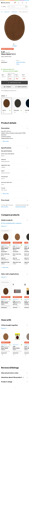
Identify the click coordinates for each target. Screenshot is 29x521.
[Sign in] (18, 2)
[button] (14, 70)
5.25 (3, 52)
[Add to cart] (2, 354)
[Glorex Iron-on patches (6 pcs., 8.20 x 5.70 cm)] (17, 294)
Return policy (4, 207)
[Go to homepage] (5, 2)
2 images (14, 46)
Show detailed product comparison (12, 223)
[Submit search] (9, 6)
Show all (3, 226)
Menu (4, 6)
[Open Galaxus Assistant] (22, 3)
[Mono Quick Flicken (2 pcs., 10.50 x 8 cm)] (17, 241)
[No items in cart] (26, 3)
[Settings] (15, 3)
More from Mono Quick (20, 62)
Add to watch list (22, 86)
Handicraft (7, 11)
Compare (8, 86)
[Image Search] (26, 6)
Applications (14, 11)
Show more (6, 141)
